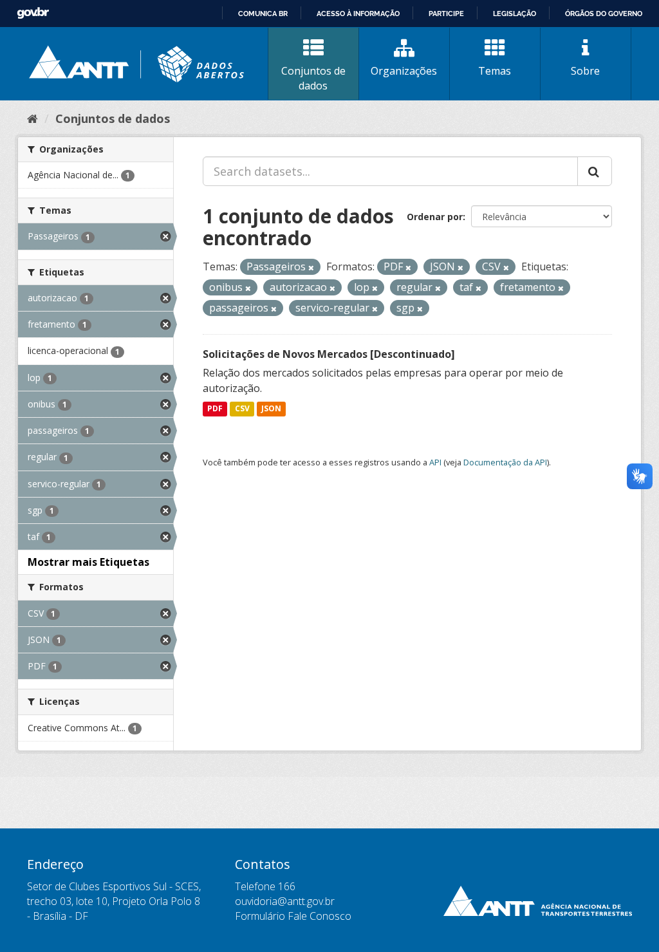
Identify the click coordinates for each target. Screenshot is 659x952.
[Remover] (311, 267)
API (435, 462)
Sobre (585, 71)
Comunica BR (263, 13)
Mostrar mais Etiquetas (88, 562)
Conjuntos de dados (313, 78)
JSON (271, 409)
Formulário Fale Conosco (293, 916)
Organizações (404, 71)
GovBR (33, 13)
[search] (594, 171)
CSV (242, 409)
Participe (446, 13)
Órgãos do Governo (603, 13)
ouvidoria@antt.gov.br (285, 901)
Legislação (514, 13)
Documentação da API (505, 462)
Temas (494, 71)
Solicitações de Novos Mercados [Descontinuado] (329, 354)
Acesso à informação (358, 13)
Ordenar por (435, 216)
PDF (215, 409)
